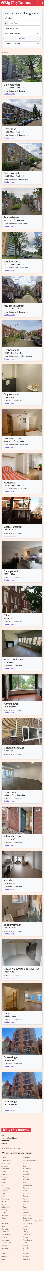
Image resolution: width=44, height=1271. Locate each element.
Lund (25, 1163)
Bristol (3, 1182)
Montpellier (27, 1185)
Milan (25, 1182)
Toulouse (26, 1234)
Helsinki (4, 1237)
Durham (4, 1204)
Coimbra (4, 1190)
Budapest (5, 1174)
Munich (26, 1177)
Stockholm (27, 1223)
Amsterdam (5, 1163)
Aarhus (3, 1158)
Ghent (3, 1221)
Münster (26, 1180)
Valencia (26, 1251)
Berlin (3, 1171)
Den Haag (5, 1199)
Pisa (24, 1204)
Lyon (25, 1166)
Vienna (26, 1256)
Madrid (25, 1171)
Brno (3, 1185)
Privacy (4, 1143)
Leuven (4, 1259)
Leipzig (4, 1256)
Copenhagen (6, 1243)
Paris (25, 1199)
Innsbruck (5, 1240)
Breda (3, 1180)
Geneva (4, 1218)
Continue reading (10, 94)
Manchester (27, 1174)
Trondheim (27, 1240)
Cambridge (5, 1188)
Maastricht (27, 1169)
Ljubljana (26, 1158)
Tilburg (25, 1232)
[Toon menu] (40, 3)
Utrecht (26, 1248)
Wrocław (26, 1259)
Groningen (5, 1232)
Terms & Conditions (9, 1138)
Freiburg (4, 1210)
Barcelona (5, 1169)
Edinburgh (5, 1207)
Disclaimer (5, 1141)
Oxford (26, 1193)
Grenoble (5, 1229)
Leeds (3, 1251)
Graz (3, 1226)
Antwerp (4, 1166)
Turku (25, 1243)
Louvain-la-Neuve (30, 1160)
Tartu (25, 1229)
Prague (25, 1210)
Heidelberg (5, 1234)
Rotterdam (27, 1215)
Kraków (4, 1245)
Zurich (25, 1262)
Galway (4, 1212)
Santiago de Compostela (32, 1221)
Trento (25, 1237)
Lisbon (4, 1262)
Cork (3, 1193)
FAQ (3, 1135)
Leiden (4, 1254)
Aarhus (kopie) (6, 1160)
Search (22, 38)
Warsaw (26, 1254)
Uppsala (26, 1245)
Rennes (26, 1212)
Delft (3, 1196)
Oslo (25, 1190)
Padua (25, 1196)
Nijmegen (26, 1188)
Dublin (3, 1201)
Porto (25, 1207)
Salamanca (27, 1218)
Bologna (4, 1177)
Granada (4, 1223)
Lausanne (5, 1248)
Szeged (26, 1226)
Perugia (26, 1201)
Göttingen (5, 1215)
